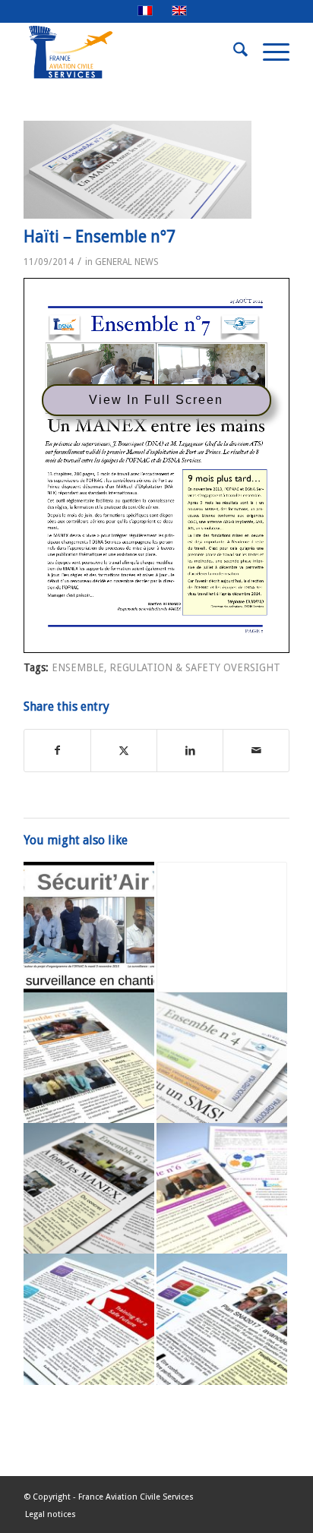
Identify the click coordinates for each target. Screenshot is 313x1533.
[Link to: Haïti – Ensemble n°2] (89, 1319)
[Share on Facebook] (57, 750)
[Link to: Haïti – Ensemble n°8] (221, 1319)
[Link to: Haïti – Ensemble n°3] (89, 1188)
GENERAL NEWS (127, 262)
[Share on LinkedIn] (190, 750)
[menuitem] (233, 52)
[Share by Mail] (256, 750)
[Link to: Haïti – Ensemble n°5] (89, 1057)
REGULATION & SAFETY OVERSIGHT (194, 667)
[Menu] (268, 52)
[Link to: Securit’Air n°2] (89, 927)
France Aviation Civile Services (136, 1497)
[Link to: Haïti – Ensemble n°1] (221, 927)
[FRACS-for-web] (130, 52)
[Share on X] (123, 750)
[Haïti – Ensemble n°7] (137, 170)
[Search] (233, 52)
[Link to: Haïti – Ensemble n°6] (221, 1188)
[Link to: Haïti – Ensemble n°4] (221, 1057)
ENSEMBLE (78, 667)
